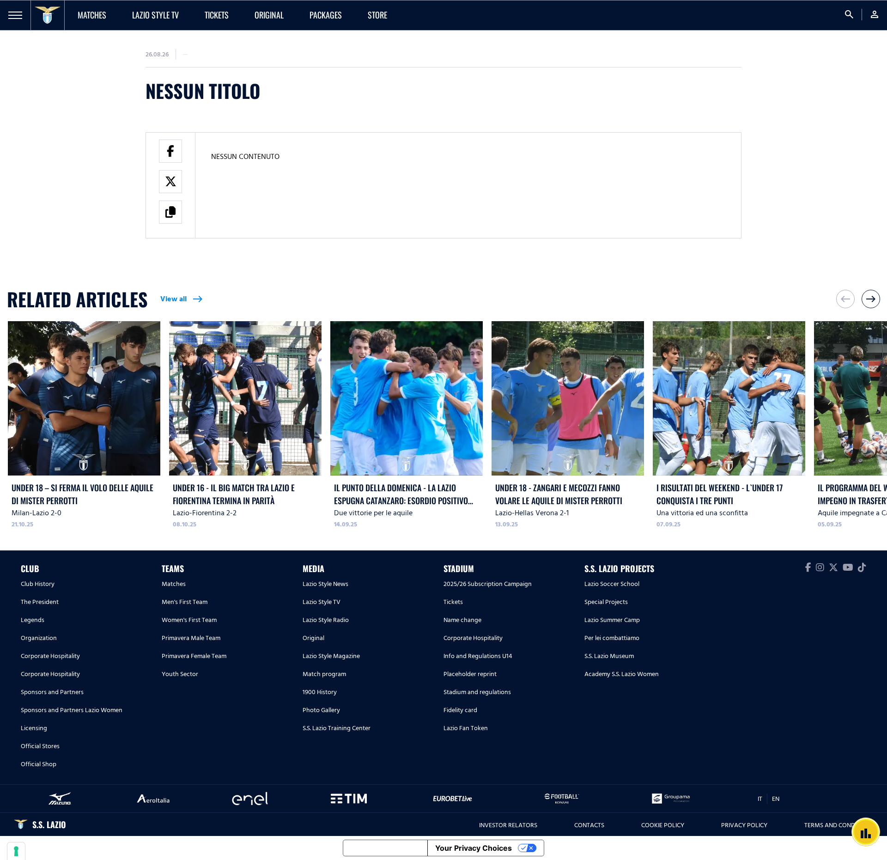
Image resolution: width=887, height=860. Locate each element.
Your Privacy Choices (473, 848)
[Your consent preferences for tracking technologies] (16, 851)
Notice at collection (385, 848)
